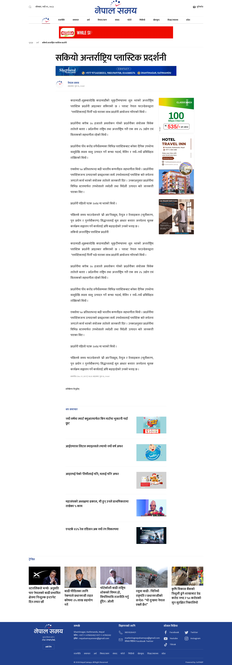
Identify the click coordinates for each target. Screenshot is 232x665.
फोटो (129, 20)
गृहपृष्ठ (31, 42)
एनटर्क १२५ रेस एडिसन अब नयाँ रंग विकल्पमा (92, 529)
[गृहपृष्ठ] (46, 20)
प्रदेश (188, 20)
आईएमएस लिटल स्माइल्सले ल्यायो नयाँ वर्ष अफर (94, 446)
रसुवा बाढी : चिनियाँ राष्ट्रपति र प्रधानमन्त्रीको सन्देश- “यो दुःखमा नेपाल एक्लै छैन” (150, 598)
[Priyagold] (116, 32)
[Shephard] (116, 71)
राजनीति (61, 20)
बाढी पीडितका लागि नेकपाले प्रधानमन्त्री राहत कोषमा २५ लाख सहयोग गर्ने (78, 598)
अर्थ (88, 20)
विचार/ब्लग (102, 20)
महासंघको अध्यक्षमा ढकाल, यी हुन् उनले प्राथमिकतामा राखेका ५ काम (97, 504)
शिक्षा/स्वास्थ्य (173, 20)
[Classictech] (176, 115)
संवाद (117, 20)
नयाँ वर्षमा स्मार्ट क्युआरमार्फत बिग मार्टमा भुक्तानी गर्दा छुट (97, 421)
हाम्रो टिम (49, 646)
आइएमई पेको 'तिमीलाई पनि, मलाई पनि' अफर (92, 474)
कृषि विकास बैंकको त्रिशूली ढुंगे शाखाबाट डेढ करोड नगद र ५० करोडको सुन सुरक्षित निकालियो (186, 595)
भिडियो (142, 20)
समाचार (76, 20)
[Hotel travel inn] (176, 166)
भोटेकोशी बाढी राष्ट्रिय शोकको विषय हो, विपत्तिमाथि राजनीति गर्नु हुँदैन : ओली (114, 594)
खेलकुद (156, 20)
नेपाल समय (73, 83)
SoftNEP (199, 662)
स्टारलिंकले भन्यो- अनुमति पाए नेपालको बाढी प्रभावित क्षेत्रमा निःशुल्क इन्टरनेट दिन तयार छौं (44, 595)
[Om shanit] (176, 216)
